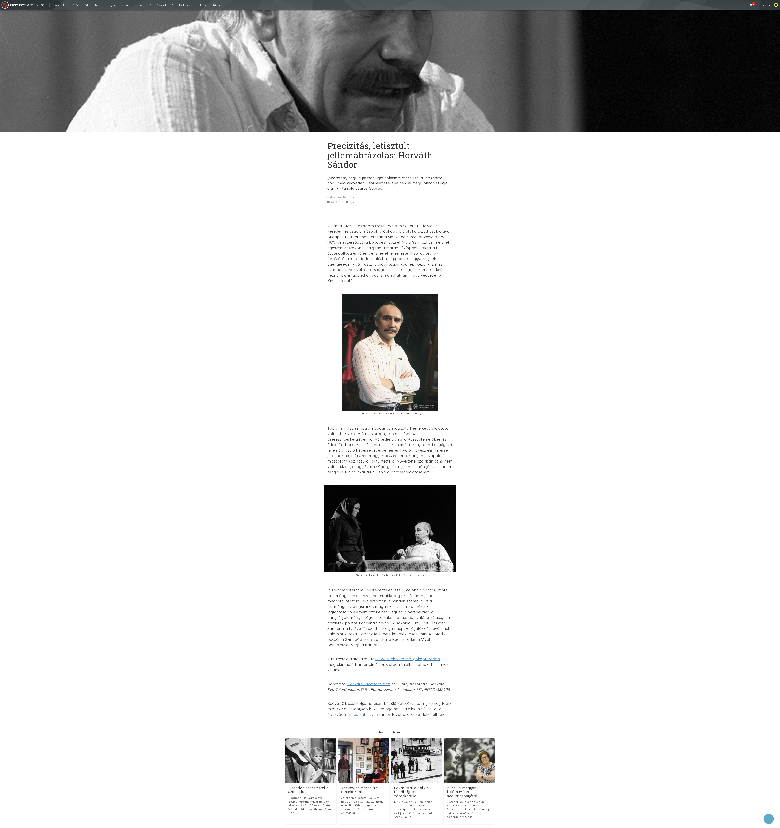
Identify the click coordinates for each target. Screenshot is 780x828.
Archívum (27, 5)
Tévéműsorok (157, 5)
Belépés (764, 5)
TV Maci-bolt (187, 5)
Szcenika (138, 5)
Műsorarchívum (211, 5)
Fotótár (73, 5)
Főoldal (59, 5)
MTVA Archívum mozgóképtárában (407, 659)
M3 (173, 5)
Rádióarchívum (93, 5)
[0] (751, 5)
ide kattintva (364, 714)
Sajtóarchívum (118, 5)
